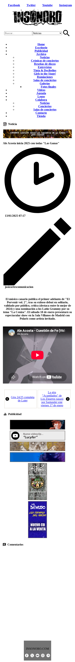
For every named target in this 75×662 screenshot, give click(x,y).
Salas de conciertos (44, 80)
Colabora (41, 99)
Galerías (45, 83)
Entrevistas (45, 67)
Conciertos (45, 106)
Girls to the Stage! (45, 73)
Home (41, 44)
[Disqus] (37, 593)
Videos (41, 89)
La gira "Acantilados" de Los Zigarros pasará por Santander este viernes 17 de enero (52, 399)
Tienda (41, 116)
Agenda (41, 93)
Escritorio (41, 47)
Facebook (14, 5)
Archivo (41, 54)
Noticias (45, 57)
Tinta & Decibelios (44, 70)
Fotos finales (48, 86)
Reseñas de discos (45, 63)
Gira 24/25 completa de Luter (22, 399)
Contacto (41, 112)
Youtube (47, 5)
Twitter (31, 5)
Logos (41, 96)
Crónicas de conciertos (45, 60)
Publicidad (41, 50)
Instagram (65, 5)
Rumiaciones (45, 76)
